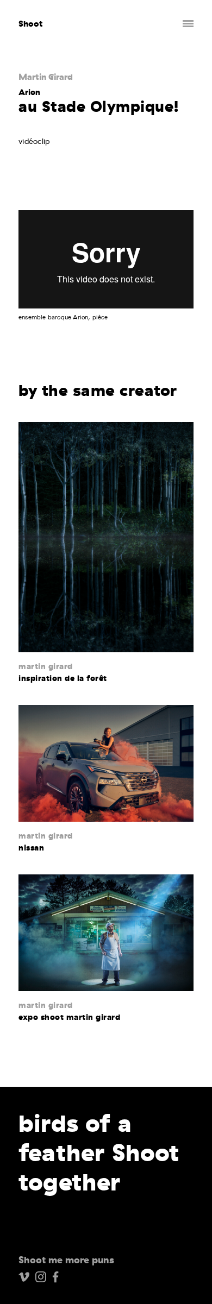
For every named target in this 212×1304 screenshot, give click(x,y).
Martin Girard (45, 76)
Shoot (30, 23)
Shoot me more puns (66, 1260)
